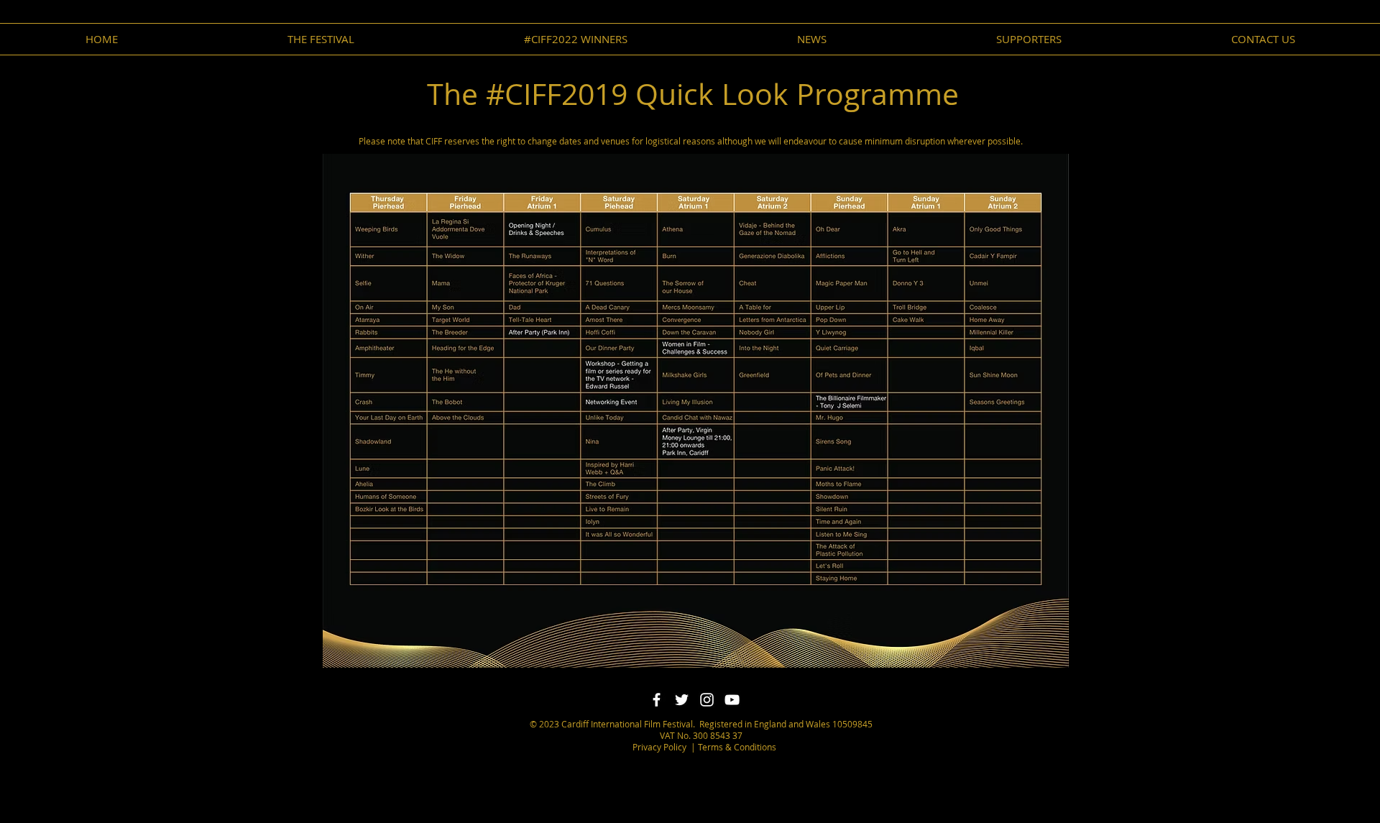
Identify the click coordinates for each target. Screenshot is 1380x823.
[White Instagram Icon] (707, 700)
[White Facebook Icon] (657, 700)
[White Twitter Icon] (682, 700)
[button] (811, 39)
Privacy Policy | (664, 747)
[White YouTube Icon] (732, 700)
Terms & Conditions (736, 747)
